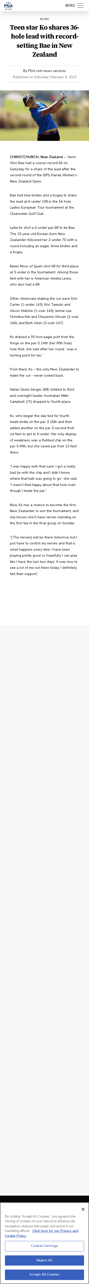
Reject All (44, 1260)
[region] (44, 1243)
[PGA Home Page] (8, 5)
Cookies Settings (44, 1246)
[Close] (83, 1209)
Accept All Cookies (44, 1274)
